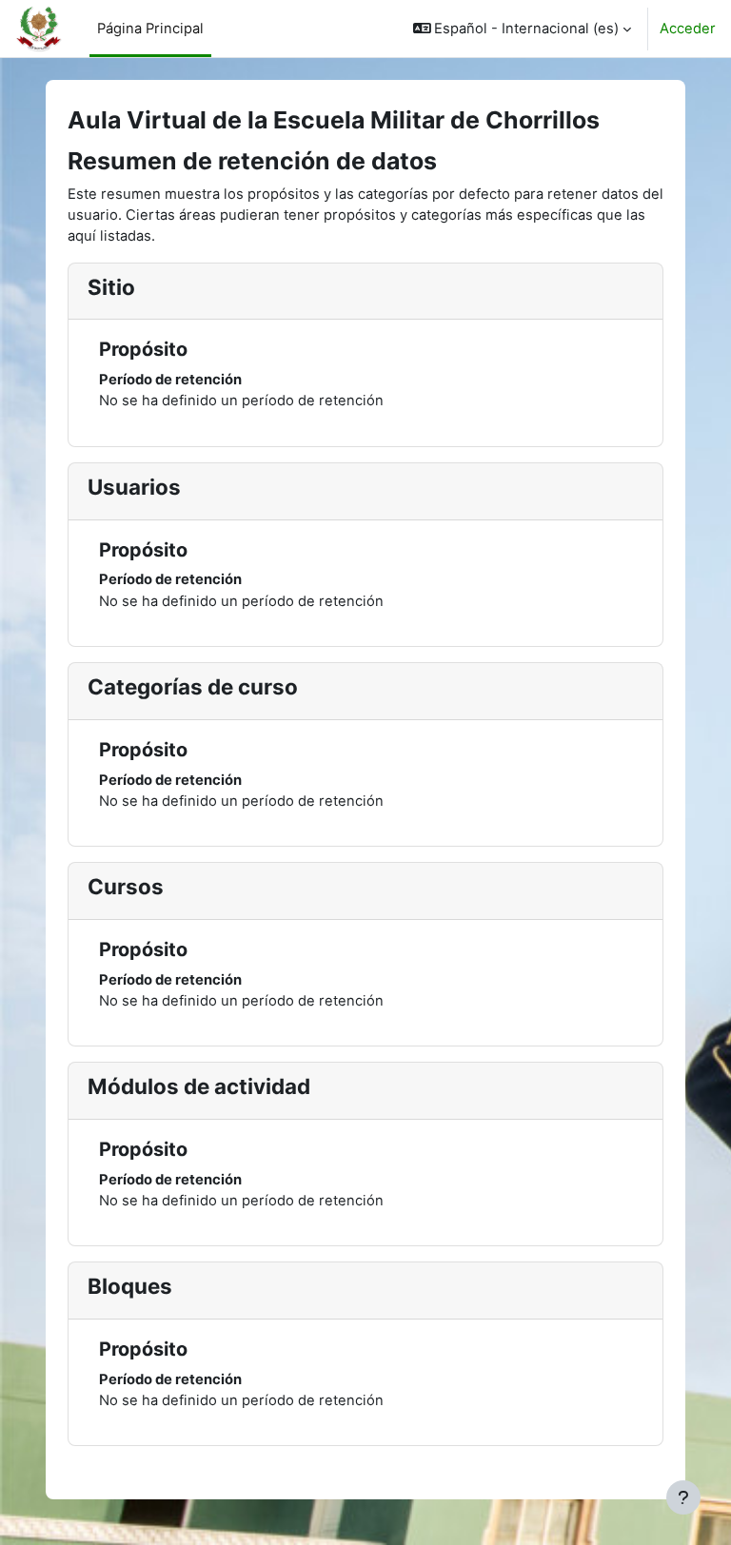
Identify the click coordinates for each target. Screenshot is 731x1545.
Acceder (688, 28)
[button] (522, 28)
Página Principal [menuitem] (150, 28)
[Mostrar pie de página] (683, 1497)
